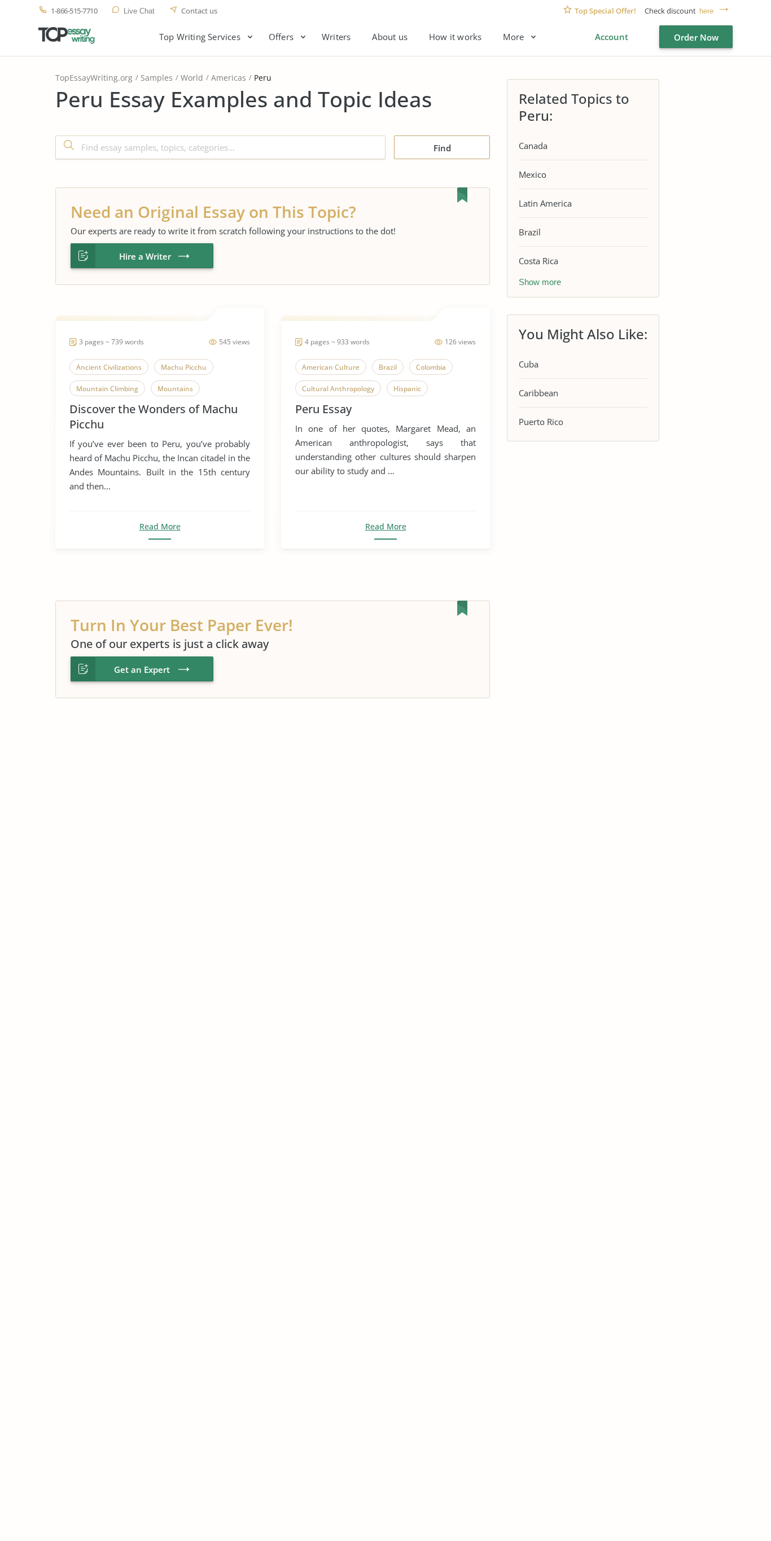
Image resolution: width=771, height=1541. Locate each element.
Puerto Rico (541, 421)
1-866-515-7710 (74, 11)
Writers (336, 37)
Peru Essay (323, 409)
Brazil (530, 232)
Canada (533, 145)
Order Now (696, 37)
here (706, 11)
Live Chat (139, 11)
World (192, 77)
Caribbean (538, 393)
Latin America (545, 203)
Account (611, 36)
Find (442, 148)
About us (390, 37)
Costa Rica (538, 260)
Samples (157, 77)
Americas (228, 77)
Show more (540, 282)
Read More (160, 526)
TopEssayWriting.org (94, 77)
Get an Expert (142, 669)
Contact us (199, 11)
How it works (455, 37)
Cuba (528, 364)
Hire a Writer (145, 256)
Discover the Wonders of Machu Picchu (153, 416)
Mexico (532, 174)
